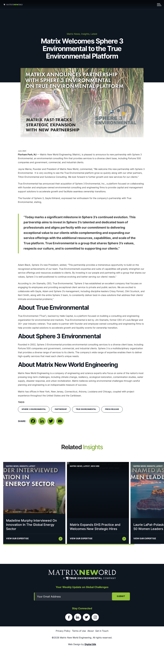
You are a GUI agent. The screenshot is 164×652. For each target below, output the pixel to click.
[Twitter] (50, 422)
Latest (32, 466)
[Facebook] (33, 422)
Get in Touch (101, 630)
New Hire (95, 466)
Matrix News (12, 466)
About (90, 630)
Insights (24, 466)
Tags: (21, 402)
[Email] (59, 422)
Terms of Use (79, 630)
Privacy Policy (63, 630)
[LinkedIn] (41, 422)
